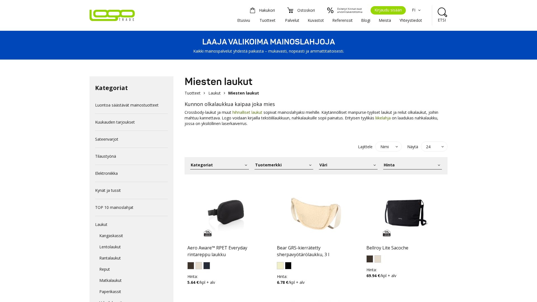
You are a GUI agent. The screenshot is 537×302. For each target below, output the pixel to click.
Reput (104, 269)
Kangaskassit (111, 235)
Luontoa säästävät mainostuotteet (127, 105)
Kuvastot (316, 20)
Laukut (101, 224)
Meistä (385, 20)
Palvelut (292, 20)
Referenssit (342, 20)
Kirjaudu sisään (388, 10)
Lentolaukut (110, 246)
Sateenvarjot (106, 139)
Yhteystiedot (410, 20)
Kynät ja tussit (108, 190)
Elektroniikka (106, 173)
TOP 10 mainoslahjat (114, 207)
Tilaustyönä (105, 156)
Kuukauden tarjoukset (115, 122)
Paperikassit (110, 291)
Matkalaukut (110, 280)
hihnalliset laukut (247, 112)
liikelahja (383, 118)
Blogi (365, 20)
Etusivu (243, 20)
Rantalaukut (110, 258)
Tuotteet (267, 20)
